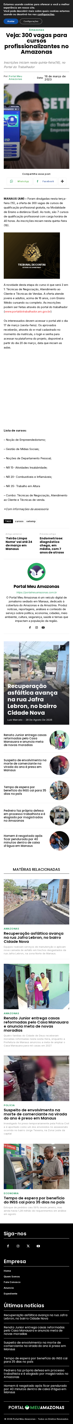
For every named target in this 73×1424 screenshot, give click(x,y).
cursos (19, 521)
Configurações (31, 21)
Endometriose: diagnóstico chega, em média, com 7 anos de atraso (52, 545)
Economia (11, 1193)
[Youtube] (43, 626)
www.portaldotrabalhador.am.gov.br (28, 311)
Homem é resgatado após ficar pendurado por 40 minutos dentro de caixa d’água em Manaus (23, 841)
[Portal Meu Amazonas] (36, 572)
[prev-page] (56, 648)
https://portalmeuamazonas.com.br (36, 592)
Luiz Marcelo (14, 719)
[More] (62, 181)
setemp (31, 521)
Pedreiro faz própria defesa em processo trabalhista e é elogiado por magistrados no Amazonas (24, 816)
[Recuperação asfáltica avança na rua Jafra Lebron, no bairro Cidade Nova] (36, 901)
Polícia (9, 1105)
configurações (45, 14)
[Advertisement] (36, 391)
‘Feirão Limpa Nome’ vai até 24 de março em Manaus (19, 544)
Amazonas (36, 29)
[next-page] (63, 648)
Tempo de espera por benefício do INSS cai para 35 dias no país (25, 790)
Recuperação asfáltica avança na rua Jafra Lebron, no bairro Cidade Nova (32, 699)
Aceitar (11, 21)
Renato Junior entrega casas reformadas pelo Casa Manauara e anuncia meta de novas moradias (25, 740)
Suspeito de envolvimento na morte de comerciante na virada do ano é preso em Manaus (25, 765)
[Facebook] (30, 626)
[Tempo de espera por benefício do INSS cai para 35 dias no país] (59, 790)
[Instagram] (36, 626)
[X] (28, 1246)
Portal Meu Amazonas (15, 78)
